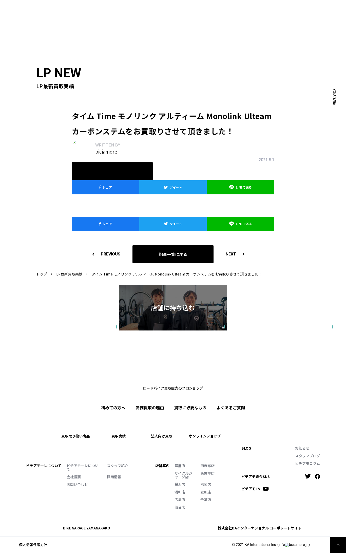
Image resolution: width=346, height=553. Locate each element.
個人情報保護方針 (33, 544)
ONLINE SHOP (164, 9)
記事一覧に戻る (173, 254)
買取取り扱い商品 (75, 435)
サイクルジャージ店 (183, 474)
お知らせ (302, 448)
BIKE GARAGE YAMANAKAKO (86, 527)
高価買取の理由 (150, 407)
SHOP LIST (138, 9)
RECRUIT (211, 9)
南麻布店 (207, 465)
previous (110, 254)
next (231, 254)
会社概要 (74, 476)
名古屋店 (207, 473)
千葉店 (205, 499)
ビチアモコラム (307, 463)
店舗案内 (162, 465)
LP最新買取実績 (69, 273)
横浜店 (180, 484)
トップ (41, 273)
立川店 (205, 492)
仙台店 (180, 507)
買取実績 (111, 17)
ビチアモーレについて (83, 467)
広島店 (180, 499)
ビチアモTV (250, 489)
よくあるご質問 (203, 17)
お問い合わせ (77, 484)
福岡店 (205, 484)
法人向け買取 (135, 17)
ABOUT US (99, 9)
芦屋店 (180, 465)
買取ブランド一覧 (168, 17)
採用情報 (114, 476)
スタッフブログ (307, 455)
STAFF (118, 9)
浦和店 (180, 492)
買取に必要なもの (190, 407)
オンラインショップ (205, 435)
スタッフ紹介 (117, 465)
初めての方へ (86, 17)
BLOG (246, 448)
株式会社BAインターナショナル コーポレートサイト (259, 527)
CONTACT (190, 9)
